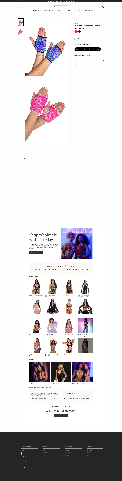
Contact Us (45, 453)
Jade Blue (79, 31)
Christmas (89, 453)
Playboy (67, 453)
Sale (88, 455)
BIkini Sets (89, 450)
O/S (76, 39)
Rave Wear (67, 452)
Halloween (89, 452)
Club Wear (67, 455)
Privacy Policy (24, 461)
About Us (45, 452)
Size (75, 36)
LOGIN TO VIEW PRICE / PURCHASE (87, 49)
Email (22, 450)
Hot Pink (75, 31)
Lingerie (67, 450)
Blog (44, 455)
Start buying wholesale (36, 252)
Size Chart (77, 60)
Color (79, 28)
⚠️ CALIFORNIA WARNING (81, 65)
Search (45, 450)
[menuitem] (34, 10)
